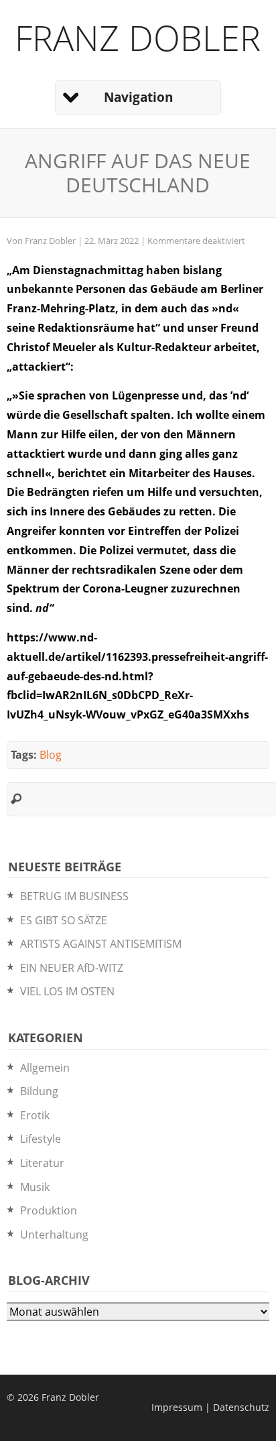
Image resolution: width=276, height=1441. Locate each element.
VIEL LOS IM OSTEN (67, 991)
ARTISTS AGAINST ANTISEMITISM (101, 943)
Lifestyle (40, 1138)
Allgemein (45, 1067)
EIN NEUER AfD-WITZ (71, 967)
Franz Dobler (138, 37)
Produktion (48, 1210)
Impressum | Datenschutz (210, 1407)
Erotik (35, 1115)
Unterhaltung (54, 1234)
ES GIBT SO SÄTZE (63, 920)
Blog (51, 754)
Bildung (39, 1091)
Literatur (42, 1162)
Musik (35, 1187)
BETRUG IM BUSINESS (74, 896)
